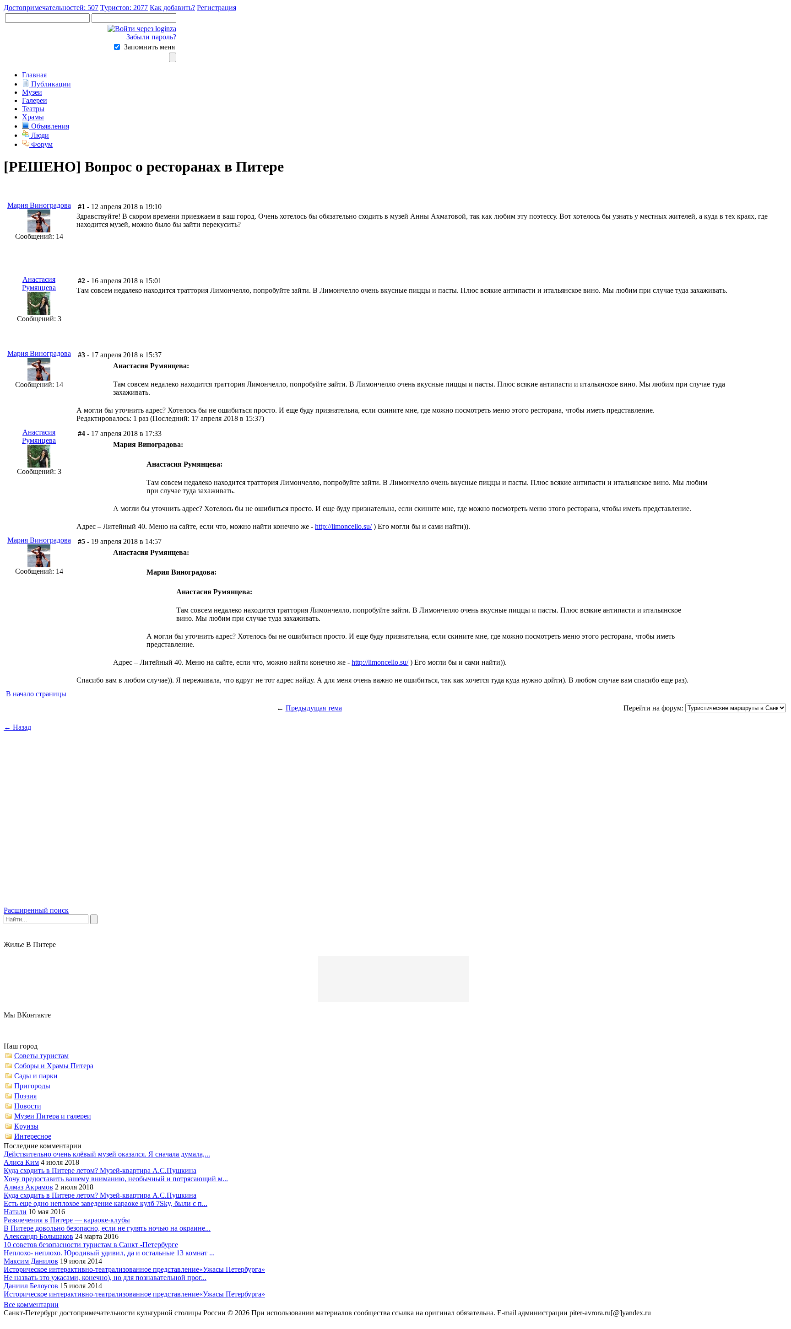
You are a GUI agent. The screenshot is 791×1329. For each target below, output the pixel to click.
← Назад (17, 727)
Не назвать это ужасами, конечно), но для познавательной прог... (105, 1277)
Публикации (50, 84)
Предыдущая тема (314, 708)
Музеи (32, 92)
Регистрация (216, 7)
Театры (33, 109)
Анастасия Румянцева (39, 283)
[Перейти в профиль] (38, 230)
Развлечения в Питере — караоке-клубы (67, 1220)
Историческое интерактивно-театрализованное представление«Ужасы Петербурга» (134, 1269)
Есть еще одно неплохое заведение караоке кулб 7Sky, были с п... (105, 1203)
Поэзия (25, 1096)
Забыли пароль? (151, 37)
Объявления (49, 126)
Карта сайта (744, 1313)
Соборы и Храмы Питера (53, 1066)
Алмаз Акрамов (28, 1187)
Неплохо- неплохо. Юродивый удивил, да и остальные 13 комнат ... (109, 1253)
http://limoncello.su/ (343, 526)
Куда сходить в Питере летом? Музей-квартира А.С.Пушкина (100, 1170)
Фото (776, 1313)
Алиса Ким (21, 1162)
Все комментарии (31, 1304)
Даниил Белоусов (31, 1286)
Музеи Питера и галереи (52, 1116)
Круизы (26, 1126)
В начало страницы (36, 694)
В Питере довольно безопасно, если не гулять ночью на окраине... (107, 1228)
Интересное (32, 1136)
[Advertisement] (395, 827)
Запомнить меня (149, 47)
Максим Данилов (31, 1261)
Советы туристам (41, 1056)
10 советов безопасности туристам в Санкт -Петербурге (91, 1244)
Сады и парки (36, 1076)
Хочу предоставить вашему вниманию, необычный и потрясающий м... (116, 1179)
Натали (15, 1212)
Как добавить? (172, 7)
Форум (41, 144)
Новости (27, 1106)
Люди (39, 135)
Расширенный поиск (36, 910)
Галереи (34, 100)
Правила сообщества (688, 1313)
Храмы (33, 117)
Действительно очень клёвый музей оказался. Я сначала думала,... (107, 1154)
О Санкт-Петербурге (39, 1321)
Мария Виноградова (39, 205)
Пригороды (32, 1086)
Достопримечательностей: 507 (51, 7)
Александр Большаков (38, 1236)
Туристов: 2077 (124, 7)
